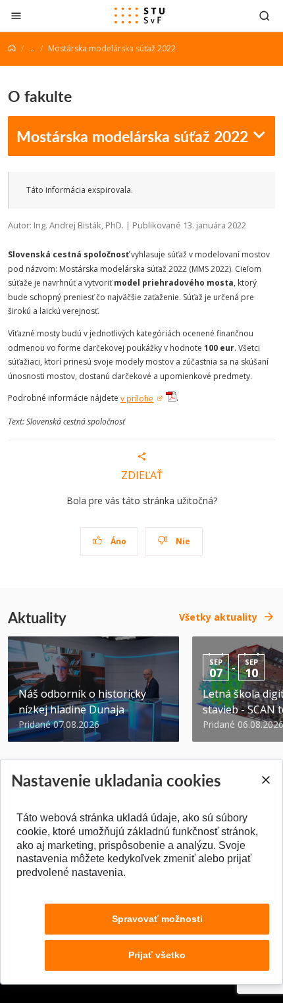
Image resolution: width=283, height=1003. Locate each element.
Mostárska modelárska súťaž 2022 (132, 136)
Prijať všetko (157, 955)
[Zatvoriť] (16, 15)
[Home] (12, 48)
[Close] (265, 779)
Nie (182, 541)
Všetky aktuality (218, 617)
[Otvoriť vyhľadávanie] (264, 15)
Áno (117, 541)
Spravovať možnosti (157, 918)
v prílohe (136, 398)
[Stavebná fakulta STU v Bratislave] (140, 15)
